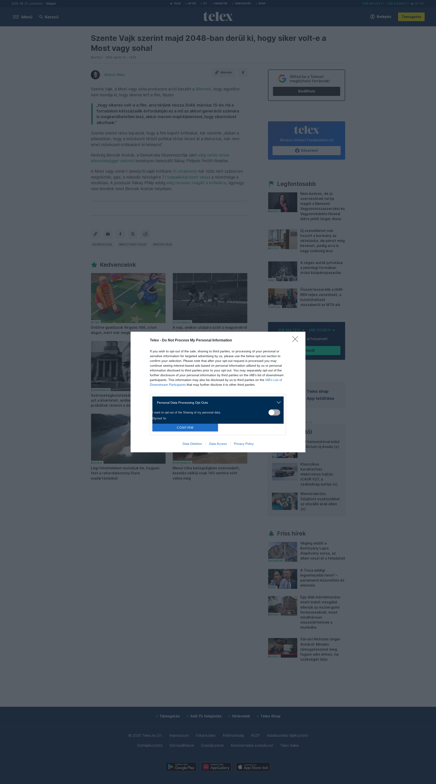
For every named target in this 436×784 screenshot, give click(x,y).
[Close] (296, 340)
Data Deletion (192, 444)
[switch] (274, 412)
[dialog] (218, 392)
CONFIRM (185, 427)
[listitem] (216, 402)
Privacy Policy (244, 444)
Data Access (218, 444)
